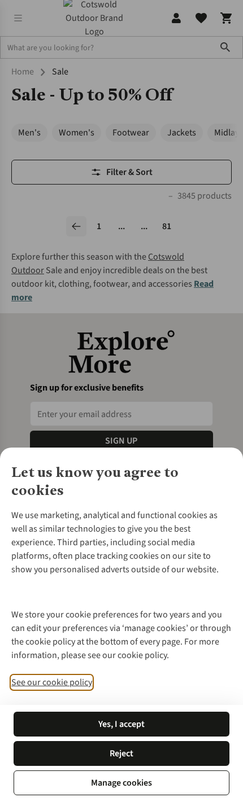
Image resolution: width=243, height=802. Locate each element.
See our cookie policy (51, 682)
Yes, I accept (121, 724)
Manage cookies (121, 783)
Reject (121, 753)
